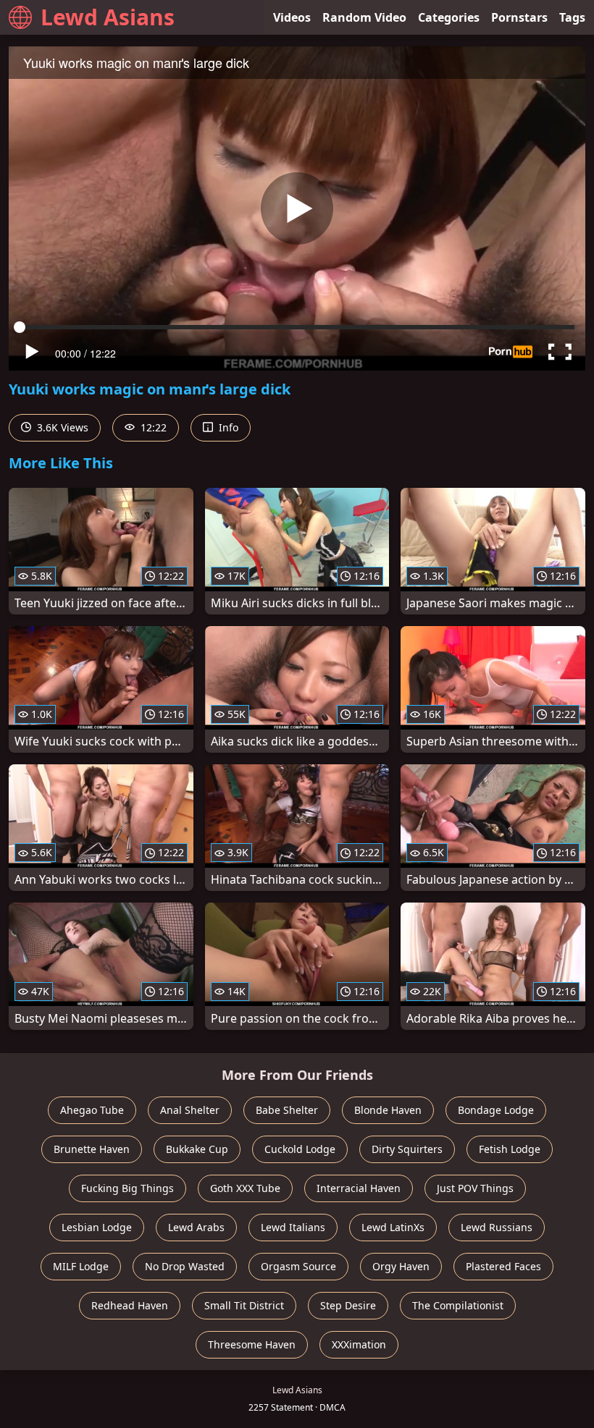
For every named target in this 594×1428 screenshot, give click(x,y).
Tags (572, 17)
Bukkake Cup (197, 1149)
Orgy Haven (401, 1266)
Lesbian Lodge (97, 1227)
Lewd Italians (293, 1227)
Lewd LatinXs (392, 1227)
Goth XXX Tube (245, 1188)
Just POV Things (475, 1188)
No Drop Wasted (185, 1266)
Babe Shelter (287, 1110)
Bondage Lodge (496, 1110)
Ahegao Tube (92, 1110)
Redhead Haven (129, 1305)
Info (227, 427)
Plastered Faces (503, 1266)
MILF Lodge (81, 1266)
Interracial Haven (359, 1188)
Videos (292, 17)
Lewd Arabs (196, 1227)
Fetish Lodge (509, 1149)
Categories (449, 17)
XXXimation (359, 1344)
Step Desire (348, 1305)
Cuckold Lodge (299, 1149)
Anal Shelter (189, 1110)
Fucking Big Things (127, 1188)
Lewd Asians (108, 17)
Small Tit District (244, 1305)
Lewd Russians (496, 1227)
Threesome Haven (252, 1344)
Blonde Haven (388, 1110)
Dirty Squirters (407, 1149)
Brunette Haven (92, 1149)
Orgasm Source (298, 1266)
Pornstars (519, 17)
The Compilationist (457, 1305)
